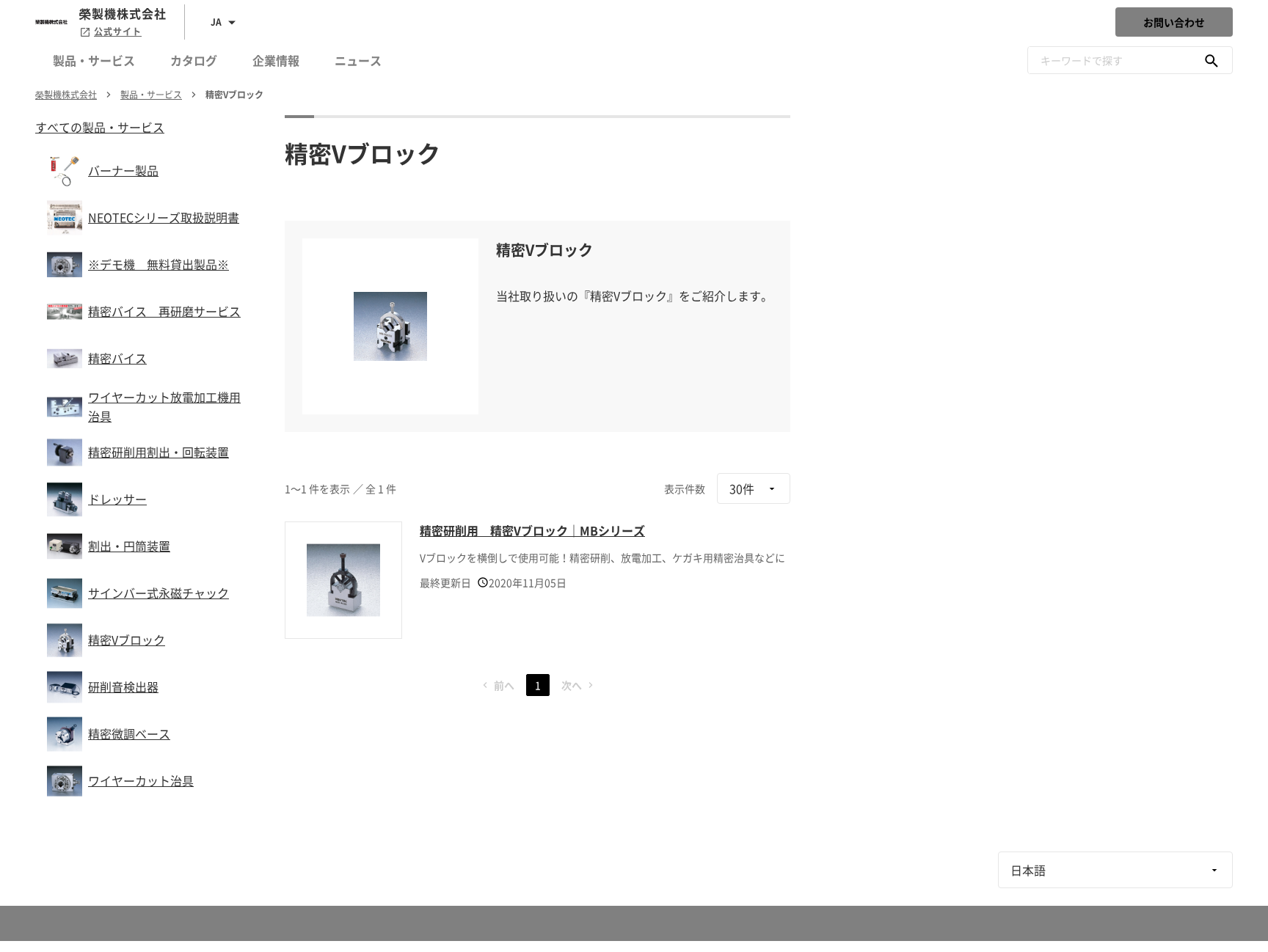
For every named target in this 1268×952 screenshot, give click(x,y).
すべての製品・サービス (99, 127)
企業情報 (275, 60)
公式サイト (118, 31)
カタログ (193, 60)
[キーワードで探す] (1211, 60)
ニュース (358, 60)
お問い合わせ (1174, 22)
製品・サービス (94, 60)
